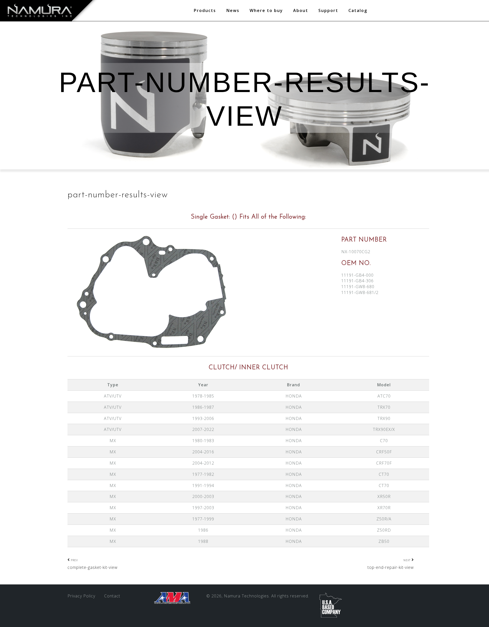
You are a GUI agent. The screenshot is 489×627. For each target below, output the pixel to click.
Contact (112, 596)
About (300, 10)
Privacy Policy (81, 596)
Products (205, 10)
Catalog (357, 10)
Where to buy (266, 10)
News (232, 10)
